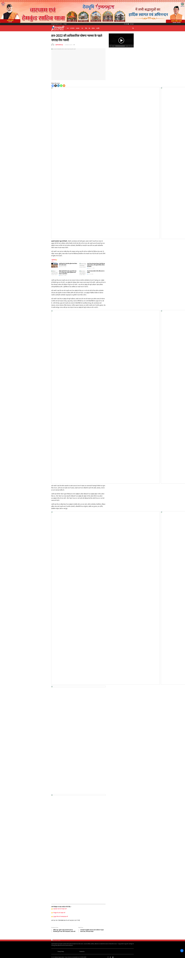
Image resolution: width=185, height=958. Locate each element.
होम (68, 28)
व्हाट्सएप (55, 909)
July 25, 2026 (90, 274)
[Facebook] (52, 85)
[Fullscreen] (132, 46)
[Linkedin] (58, 85)
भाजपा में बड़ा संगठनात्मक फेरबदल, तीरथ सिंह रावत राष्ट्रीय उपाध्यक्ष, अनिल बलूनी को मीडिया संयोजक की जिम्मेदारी (96, 265)
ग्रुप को (60, 909)
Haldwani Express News (59, 957)
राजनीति (97, 28)
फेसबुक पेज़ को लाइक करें (59, 912)
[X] (55, 85)
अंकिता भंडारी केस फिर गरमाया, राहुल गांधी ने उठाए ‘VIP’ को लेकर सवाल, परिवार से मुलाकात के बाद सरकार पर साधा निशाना (67, 272)
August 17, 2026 (91, 268)
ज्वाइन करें (64, 909)
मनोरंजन (93, 28)
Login (132, 23)
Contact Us (81, 951)
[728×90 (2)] (92, 11)
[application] (121, 40)
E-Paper (65, 23)
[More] (64, 85)
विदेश (86, 28)
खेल (89, 28)
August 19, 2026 (63, 266)
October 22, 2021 (68, 44)
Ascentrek (75, 957)
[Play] (110, 46)
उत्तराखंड (77, 28)
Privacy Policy (61, 951)
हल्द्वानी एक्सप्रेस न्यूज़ (59, 44)
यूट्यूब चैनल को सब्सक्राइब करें (60, 916)
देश (82, 28)
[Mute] (129, 46)
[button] (121, 40)
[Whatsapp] (61, 85)
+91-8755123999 (82, 957)
